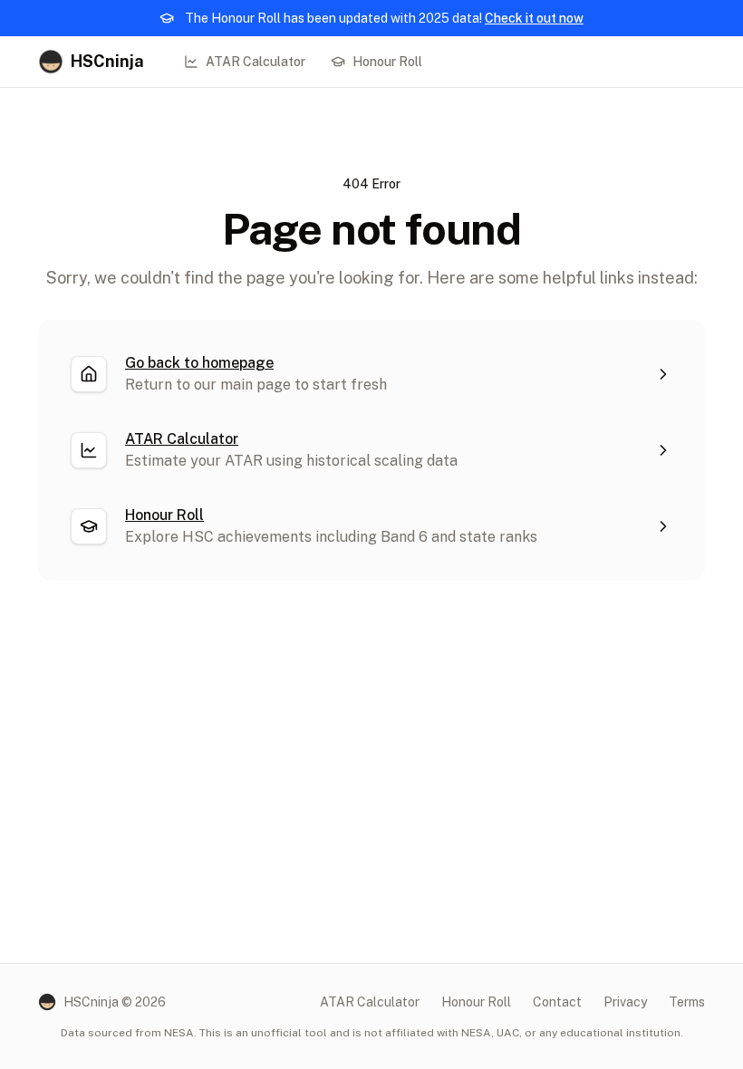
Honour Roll (387, 61)
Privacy (625, 1002)
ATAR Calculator (255, 61)
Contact (557, 1002)
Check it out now (534, 18)
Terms (687, 1002)
